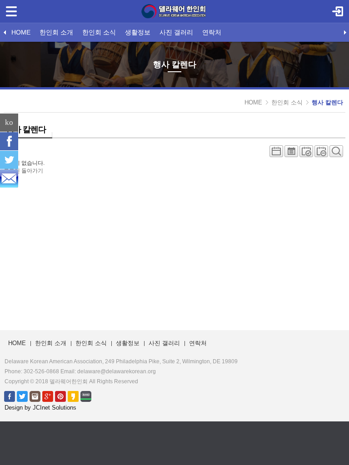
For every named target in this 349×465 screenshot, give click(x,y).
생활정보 (137, 32)
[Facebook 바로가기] (9, 395)
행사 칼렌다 (327, 102)
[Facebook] (9, 141)
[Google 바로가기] (47, 395)
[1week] (321, 153)
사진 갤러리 (176, 32)
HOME (20, 32)
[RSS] (9, 178)
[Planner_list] (291, 153)
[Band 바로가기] (85, 395)
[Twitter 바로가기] (22, 395)
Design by (40, 407)
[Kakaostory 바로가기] (73, 395)
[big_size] (336, 153)
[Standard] (276, 153)
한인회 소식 (99, 32)
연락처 (211, 32)
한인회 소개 (56, 32)
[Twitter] (9, 160)
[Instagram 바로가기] (35, 395)
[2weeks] (306, 153)
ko (9, 122)
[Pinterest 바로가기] (60, 395)
